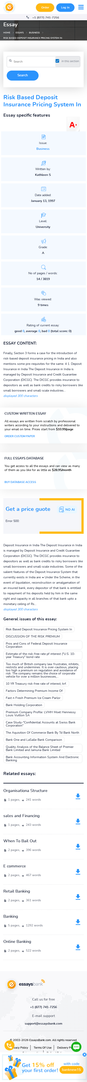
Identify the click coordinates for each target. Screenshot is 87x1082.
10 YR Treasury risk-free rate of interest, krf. (36, 683)
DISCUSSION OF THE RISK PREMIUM (33, 636)
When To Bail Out (20, 841)
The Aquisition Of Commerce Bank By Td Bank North (42, 732)
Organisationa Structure (25, 791)
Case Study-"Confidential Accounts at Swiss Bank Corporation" (40, 724)
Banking (10, 917)
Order (45, 7)
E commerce (14, 866)
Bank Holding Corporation (24, 705)
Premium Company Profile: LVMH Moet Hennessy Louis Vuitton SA (41, 714)
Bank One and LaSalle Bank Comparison (34, 739)
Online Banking (17, 942)
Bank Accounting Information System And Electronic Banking (42, 759)
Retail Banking (16, 891)
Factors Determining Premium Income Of (34, 690)
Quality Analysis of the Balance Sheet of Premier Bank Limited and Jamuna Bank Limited (40, 748)
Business (43, 148)
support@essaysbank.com (43, 1023)
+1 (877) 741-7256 (45, 17)
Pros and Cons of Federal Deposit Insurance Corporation (36, 645)
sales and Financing (21, 816)
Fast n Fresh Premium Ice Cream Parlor (33, 698)
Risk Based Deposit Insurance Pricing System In (39, 629)
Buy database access (20, 482)
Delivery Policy (67, 1047)
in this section (70, 61)
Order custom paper (19, 436)
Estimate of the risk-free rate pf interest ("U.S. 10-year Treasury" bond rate (40, 655)
